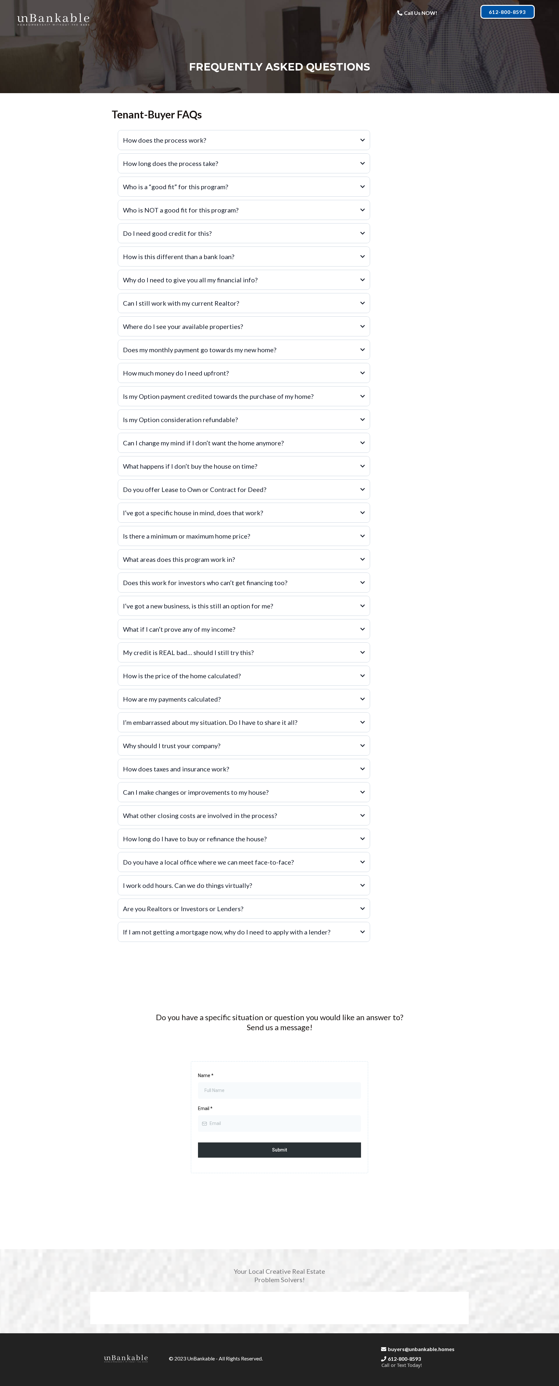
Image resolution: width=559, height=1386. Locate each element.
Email (205, 1108)
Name (206, 1075)
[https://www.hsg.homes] (54, 19)
